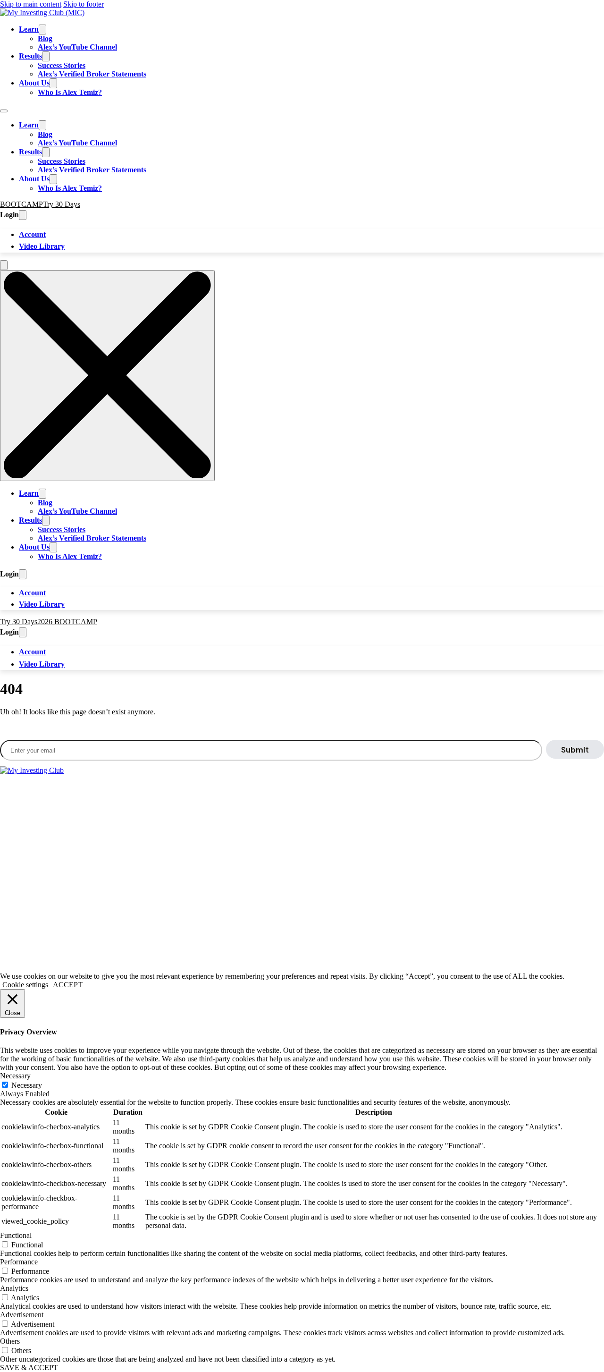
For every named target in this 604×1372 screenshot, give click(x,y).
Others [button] (10, 1341)
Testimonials (96, 847)
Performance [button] (19, 1262)
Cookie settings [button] (25, 985)
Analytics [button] (14, 1288)
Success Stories (61, 65)
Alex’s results (170, 898)
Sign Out (62, 886)
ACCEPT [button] (68, 985)
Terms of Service (25, 944)
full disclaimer (32, 910)
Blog (45, 38)
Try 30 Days (61, 204)
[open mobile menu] (4, 265)
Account (32, 234)
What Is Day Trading (46, 808)
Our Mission (58, 847)
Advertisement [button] (21, 1315)
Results (30, 56)
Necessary (26, 1085)
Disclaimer (120, 944)
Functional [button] (16, 1235)
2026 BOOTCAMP (67, 622)
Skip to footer (83, 4)
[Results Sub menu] (46, 56)
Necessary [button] (15, 1076)
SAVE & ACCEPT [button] (29, 1368)
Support (37, 886)
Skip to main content (30, 4)
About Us (34, 83)
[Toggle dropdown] (22, 215)
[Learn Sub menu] (42, 29)
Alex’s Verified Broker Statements (92, 74)
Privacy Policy (77, 944)
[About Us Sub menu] (53, 83)
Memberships (20, 847)
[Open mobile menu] (4, 111)
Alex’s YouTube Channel (77, 47)
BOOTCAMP (21, 204)
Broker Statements (104, 808)
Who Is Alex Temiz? (70, 92)
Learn (29, 29)
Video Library (42, 246)
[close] (107, 376)
